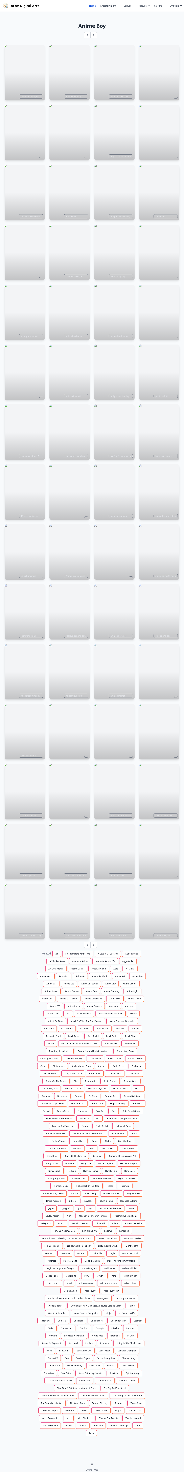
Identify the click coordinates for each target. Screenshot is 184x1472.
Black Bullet (93, 1036)
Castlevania (95, 1058)
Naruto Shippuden (57, 1313)
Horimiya (125, 1186)
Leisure (128, 5)
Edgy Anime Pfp (117, 1103)
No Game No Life (126, 1313)
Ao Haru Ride (52, 1013)
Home (92, 5)
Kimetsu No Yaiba (133, 1223)
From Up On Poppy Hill (63, 1126)
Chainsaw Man (135, 1058)
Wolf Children (84, 1418)
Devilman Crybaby (97, 1088)
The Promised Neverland (93, 1395)
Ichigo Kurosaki (53, 1200)
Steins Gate (84, 1380)
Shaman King (128, 1358)
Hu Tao (74, 1193)
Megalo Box (71, 1275)
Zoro (137, 1425)
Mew (86, 1275)
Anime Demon (72, 991)
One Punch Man (118, 1320)
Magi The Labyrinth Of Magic (60, 1268)
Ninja (108, 1313)
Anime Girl (47, 998)
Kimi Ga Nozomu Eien (64, 1230)
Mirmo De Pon (86, 1283)
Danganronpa (114, 1073)
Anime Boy (137, 976)
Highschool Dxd (61, 1186)
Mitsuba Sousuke (108, 1283)
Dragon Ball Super (132, 1096)
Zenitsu (82, 1425)
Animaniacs (45, 976)
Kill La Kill (100, 1223)
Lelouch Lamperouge (108, 1245)
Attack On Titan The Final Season (86, 1021)
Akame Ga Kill (77, 968)
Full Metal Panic (123, 1126)
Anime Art (120, 976)
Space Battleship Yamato (90, 1373)
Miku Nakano (53, 1283)
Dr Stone (93, 1096)
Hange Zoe (129, 1171)
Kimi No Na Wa (89, 1230)
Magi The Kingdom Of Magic (121, 1260)
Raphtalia (115, 1335)
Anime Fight (132, 991)
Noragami (45, 1320)
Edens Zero (97, 1103)
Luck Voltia (97, 1253)
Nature (143, 5)
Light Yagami (132, 1245)
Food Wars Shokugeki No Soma (122, 1118)
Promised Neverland (74, 1335)
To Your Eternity (99, 1403)
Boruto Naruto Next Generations (93, 1051)
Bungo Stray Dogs (125, 1051)
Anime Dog (91, 991)
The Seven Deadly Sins (52, 1403)
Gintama (77, 1148)
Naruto (132, 1305)
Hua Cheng (90, 1193)
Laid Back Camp (52, 1245)
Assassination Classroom (110, 1013)
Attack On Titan (55, 1021)
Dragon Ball (110, 1096)
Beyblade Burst (53, 1036)
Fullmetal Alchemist (55, 1133)
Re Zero (130, 1335)
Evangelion (82, 1111)
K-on (69, 1215)
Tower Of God (101, 1410)
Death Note (90, 1081)
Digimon (46, 1096)
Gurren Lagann (105, 1163)
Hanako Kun (111, 1171)
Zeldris (68, 1425)
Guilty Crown (52, 1163)
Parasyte (100, 1328)
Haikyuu (72, 1171)
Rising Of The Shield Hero (128, 1343)
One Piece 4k (97, 1320)
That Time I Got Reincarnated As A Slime (76, 1388)
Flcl (97, 1118)
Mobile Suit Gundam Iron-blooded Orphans (69, 1298)
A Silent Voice (131, 953)
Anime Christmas (89, 983)
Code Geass (118, 1066)
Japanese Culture (128, 1200)
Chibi (42, 1066)
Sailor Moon (104, 1350)
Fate (114, 1111)
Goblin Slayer (128, 1148)
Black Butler (112, 1036)
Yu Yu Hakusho (50, 1425)
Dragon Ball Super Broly (52, 1103)
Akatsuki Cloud (99, 968)
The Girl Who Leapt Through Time (57, 1395)
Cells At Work (114, 1058)
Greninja (97, 1156)
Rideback (104, 1343)
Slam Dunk (94, 1365)
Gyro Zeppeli (54, 1171)
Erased (46, 1111)
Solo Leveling (128, 1365)
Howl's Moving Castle (53, 1193)
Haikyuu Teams (90, 1171)
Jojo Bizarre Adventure (110, 1208)
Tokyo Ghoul (136, 1403)
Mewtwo (100, 1275)
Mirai (69, 1283)
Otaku (50, 1328)
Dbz (76, 1081)
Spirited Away (132, 1373)
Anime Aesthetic (100, 976)
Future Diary (78, 1141)
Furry (134, 1133)
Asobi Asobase (84, 1013)
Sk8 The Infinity (74, 1365)
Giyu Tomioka (108, 1148)
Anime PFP (55, 1006)
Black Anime (74, 1036)
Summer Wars (104, 1380)
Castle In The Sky (74, 1058)
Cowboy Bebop (50, 1073)
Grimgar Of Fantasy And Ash (122, 1156)
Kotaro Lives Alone (108, 1238)
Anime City (110, 983)
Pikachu (115, 1328)
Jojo (90, 1208)
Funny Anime (118, 1133)
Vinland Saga (135, 1410)
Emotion (174, 5)
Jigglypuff (65, 1208)
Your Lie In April (133, 1418)
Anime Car (51, 983)
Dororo (78, 1096)
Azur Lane (49, 1028)
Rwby (49, 1350)
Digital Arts (92, 1469)
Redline (89, 1343)
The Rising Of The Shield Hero (127, 1395)
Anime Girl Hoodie (68, 998)
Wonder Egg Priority (108, 1418)
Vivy (68, 1418)
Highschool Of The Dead (87, 1186)
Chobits (102, 1066)
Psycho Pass (97, 1335)
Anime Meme (134, 998)
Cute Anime (94, 1073)
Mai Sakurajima (89, 1268)
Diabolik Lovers (120, 1088)
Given (91, 1148)
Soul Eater (66, 1373)
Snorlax (110, 1365)
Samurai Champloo (127, 1350)
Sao (67, 1358)
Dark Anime (134, 1073)
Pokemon (130, 1328)
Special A (114, 1373)
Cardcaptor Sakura (49, 1058)
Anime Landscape (93, 998)
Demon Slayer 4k (50, 1088)
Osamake (138, 1320)
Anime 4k (80, 976)
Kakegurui (46, 1223)
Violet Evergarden (50, 1418)
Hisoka (110, 1186)
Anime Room (74, 1006)
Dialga (138, 1088)
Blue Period (130, 1043)
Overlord (84, 1328)
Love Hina (65, 1253)
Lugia (112, 1253)
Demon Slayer (130, 1081)
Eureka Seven (63, 1111)
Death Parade (110, 1081)
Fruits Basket (102, 1126)
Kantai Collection (80, 1223)
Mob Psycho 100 (111, 1290)
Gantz (94, 1141)
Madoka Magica (92, 1260)
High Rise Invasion (102, 1178)
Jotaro (131, 1208)
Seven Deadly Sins (106, 1358)
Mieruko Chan (130, 1275)
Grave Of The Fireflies (75, 1156)
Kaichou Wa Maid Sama (126, 1215)
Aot (68, 1013)
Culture (158, 5)
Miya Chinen (130, 1283)
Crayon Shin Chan (73, 1073)
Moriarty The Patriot (125, 1298)
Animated (63, 976)
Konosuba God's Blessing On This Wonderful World (66, 1238)
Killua (115, 1223)
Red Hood (73, 1343)
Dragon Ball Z (77, 1103)
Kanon (61, 1223)
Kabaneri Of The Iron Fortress (93, 1215)
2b (56, 953)
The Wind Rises (77, 1403)
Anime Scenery (94, 1006)
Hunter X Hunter (111, 1193)
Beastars (120, 1028)
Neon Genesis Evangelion (86, 1313)
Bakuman (84, 1028)
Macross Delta (70, 1260)
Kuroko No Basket (132, 1238)
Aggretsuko (127, 961)
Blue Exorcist (111, 1043)
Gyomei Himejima (128, 1163)
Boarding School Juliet (59, 1051)
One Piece (78, 1320)
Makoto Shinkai (129, 1268)
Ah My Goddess (55, 968)
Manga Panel (52, 1275)
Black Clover (131, 1036)
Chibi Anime (59, 1066)
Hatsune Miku (78, 1178)
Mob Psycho (90, 1290)
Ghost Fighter (124, 1141)
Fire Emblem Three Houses (59, 1118)
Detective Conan (73, 1088)
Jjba (79, 1208)
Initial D (72, 1200)
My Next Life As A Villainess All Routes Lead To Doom (96, 1305)
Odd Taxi (62, 1320)
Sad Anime (64, 1350)
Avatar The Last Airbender (122, 1021)
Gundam (69, 1163)
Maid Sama (109, 1268)
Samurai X (53, 1358)
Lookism (49, 1253)
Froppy (85, 1126)
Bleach (50, 1043)
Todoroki (119, 1403)
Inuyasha (88, 1200)
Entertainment (108, 5)
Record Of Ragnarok (51, 1343)
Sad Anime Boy (84, 1350)
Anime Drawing (111, 991)
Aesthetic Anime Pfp (105, 961)
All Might (130, 968)
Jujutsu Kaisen (52, 1215)
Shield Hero (54, 1365)
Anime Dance (51, 991)
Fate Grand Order (131, 1111)
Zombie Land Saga (119, 1425)
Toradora (69, 1410)
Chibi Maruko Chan (81, 1066)
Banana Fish (102, 1028)
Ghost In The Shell (57, 1148)
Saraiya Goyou (83, 1358)
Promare (53, 1335)
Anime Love (114, 998)
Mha (114, 1275)
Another (129, 1006)
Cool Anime (137, 1066)
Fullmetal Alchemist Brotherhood (88, 1133)
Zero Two (98, 1425)
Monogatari (103, 1298)
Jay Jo (50, 1208)
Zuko (91, 1433)
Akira (115, 968)
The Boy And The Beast (115, 1388)
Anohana (113, 1006)
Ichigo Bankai (133, 1193)
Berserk (135, 1028)
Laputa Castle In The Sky (79, 1245)
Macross (52, 1260)
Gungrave (86, 1163)
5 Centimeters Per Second (77, 953)
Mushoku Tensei (55, 1305)
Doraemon (62, 1096)
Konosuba (124, 1230)
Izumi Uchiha (106, 1200)
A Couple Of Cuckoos (108, 953)
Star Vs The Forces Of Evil (60, 1380)
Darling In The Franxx (56, 1081)
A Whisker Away (57, 961)
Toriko (84, 1410)
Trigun (118, 1410)
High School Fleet (126, 1178)
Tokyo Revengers (50, 1410)
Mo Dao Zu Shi (70, 1290)
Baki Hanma (67, 1028)
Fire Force (84, 1118)
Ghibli (108, 1141)
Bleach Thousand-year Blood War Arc (79, 1043)
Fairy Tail (100, 1111)
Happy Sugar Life (56, 1178)
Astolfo (133, 1013)
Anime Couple (130, 983)
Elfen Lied (137, 1103)
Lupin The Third (130, 1253)
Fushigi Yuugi (58, 1141)
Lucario (80, 1253)
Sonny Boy (49, 1373)
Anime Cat (69, 983)
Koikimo (108, 1230)
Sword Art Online (127, 1380)
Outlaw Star (66, 1328)
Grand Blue (52, 1156)
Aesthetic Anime (80, 961)
